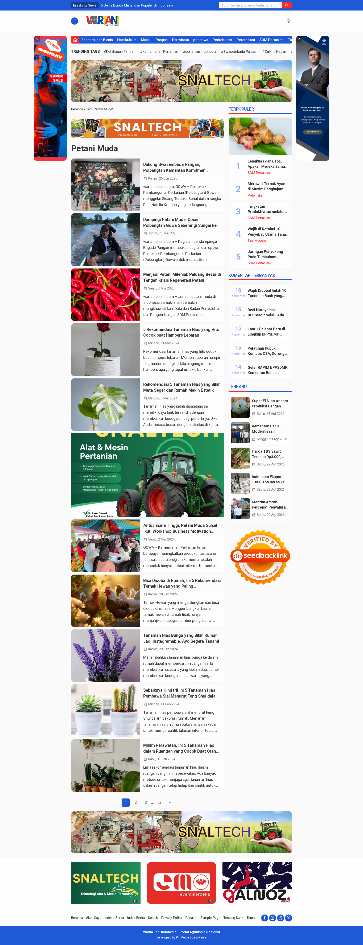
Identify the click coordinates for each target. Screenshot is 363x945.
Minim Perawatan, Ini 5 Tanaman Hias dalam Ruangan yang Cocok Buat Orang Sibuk (180, 751)
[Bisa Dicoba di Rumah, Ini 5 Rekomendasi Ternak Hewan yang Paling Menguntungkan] (105, 601)
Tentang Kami (233, 918)
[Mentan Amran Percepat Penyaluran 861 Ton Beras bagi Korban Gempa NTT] (240, 508)
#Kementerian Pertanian (159, 51)
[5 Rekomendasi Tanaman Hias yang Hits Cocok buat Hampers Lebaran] (105, 349)
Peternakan (246, 40)
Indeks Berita (114, 918)
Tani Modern (257, 240)
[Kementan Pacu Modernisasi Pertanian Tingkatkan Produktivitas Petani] (240, 432)
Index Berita (136, 918)
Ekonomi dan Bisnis (97, 40)
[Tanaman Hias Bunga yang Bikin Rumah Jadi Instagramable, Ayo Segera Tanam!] (105, 655)
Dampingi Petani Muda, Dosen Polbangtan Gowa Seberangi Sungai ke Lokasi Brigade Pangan (180, 225)
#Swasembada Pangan (239, 51)
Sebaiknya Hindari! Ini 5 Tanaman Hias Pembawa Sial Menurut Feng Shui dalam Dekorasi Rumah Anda (181, 696)
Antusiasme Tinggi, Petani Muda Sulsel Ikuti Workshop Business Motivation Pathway (180, 531)
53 (159, 802)
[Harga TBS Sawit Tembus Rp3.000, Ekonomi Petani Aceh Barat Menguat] (240, 458)
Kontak (153, 918)
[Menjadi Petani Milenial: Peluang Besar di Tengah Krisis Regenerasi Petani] (105, 294)
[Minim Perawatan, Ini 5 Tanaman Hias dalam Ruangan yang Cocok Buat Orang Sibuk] (105, 765)
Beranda (77, 918)
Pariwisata (180, 40)
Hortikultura (127, 40)
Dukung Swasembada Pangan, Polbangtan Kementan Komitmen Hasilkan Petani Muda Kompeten (174, 170)
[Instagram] (272, 918)
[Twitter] (288, 918)
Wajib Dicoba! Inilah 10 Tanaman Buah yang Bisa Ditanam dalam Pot (268, 295)
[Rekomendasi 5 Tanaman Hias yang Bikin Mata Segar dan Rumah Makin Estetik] (105, 404)
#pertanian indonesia (199, 51)
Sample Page (210, 918)
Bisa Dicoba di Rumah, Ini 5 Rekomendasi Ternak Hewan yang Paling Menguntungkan (182, 586)
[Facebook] (264, 918)
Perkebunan (222, 40)
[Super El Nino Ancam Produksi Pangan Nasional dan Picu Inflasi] (240, 407)
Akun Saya (93, 918)
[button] (287, 5)
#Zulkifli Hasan (274, 51)
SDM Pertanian (271, 40)
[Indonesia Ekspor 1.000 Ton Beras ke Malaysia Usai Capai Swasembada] (240, 483)
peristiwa (200, 40)
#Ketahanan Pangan (119, 51)
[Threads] (280, 918)
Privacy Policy (171, 918)
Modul (146, 40)
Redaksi (191, 918)
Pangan (162, 40)
